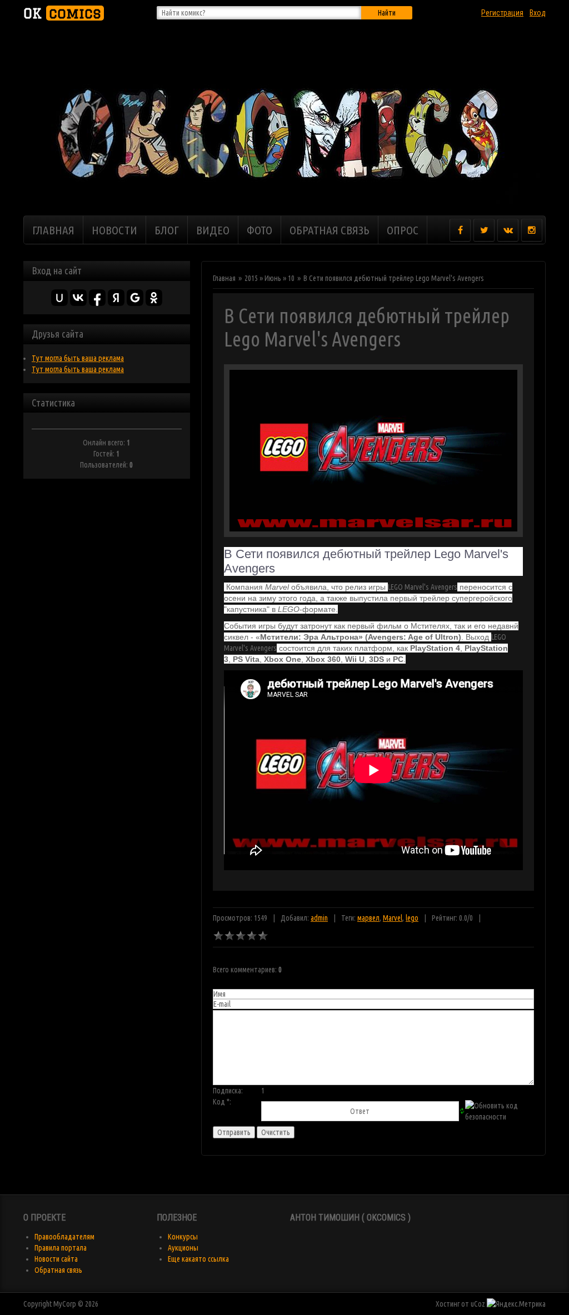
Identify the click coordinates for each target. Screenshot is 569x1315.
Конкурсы (183, 1236)
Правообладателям (64, 1236)
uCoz (478, 1303)
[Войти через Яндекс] (116, 297)
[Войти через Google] (135, 297)
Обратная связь (58, 1270)
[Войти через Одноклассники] (154, 297)
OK (62, 13)
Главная (224, 278)
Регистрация (502, 12)
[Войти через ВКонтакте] (78, 297)
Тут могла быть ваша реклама (78, 358)
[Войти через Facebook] (97, 297)
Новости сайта (56, 1258)
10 (291, 278)
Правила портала (60, 1247)
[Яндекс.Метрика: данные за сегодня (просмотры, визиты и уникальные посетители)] (516, 1303)
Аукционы (183, 1247)
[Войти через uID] (59, 297)
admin (319, 918)
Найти (387, 12)
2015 (251, 278)
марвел (368, 918)
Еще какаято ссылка (198, 1258)
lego (412, 918)
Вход (538, 12)
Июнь (272, 278)
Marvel (392, 918)
